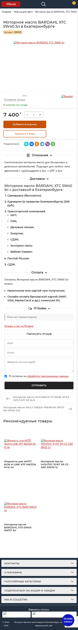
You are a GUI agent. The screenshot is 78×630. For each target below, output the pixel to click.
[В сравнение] (65, 124)
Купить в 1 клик (25, 133)
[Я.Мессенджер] (26, 144)
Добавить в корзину (25, 124)
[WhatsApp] (53, 144)
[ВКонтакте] (31, 144)
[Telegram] (42, 144)
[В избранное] (55, 124)
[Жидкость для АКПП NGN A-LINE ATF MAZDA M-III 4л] (20, 444)
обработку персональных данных (48, 376)
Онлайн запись (68, 620)
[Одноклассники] (37, 144)
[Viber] (47, 144)
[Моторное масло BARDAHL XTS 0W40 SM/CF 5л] (20, 507)
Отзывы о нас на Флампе (18, 326)
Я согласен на (39, 376)
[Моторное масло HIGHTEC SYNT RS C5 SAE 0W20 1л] (57, 444)
